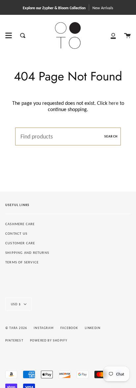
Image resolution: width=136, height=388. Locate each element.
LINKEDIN (93, 328)
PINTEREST (14, 340)
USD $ (16, 304)
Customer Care (20, 243)
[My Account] (113, 35)
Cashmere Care (20, 224)
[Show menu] (8, 36)
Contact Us (16, 233)
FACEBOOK (69, 328)
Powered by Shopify (49, 340)
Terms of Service (22, 262)
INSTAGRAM (44, 328)
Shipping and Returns (27, 253)
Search (111, 136)
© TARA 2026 (16, 328)
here (114, 103)
